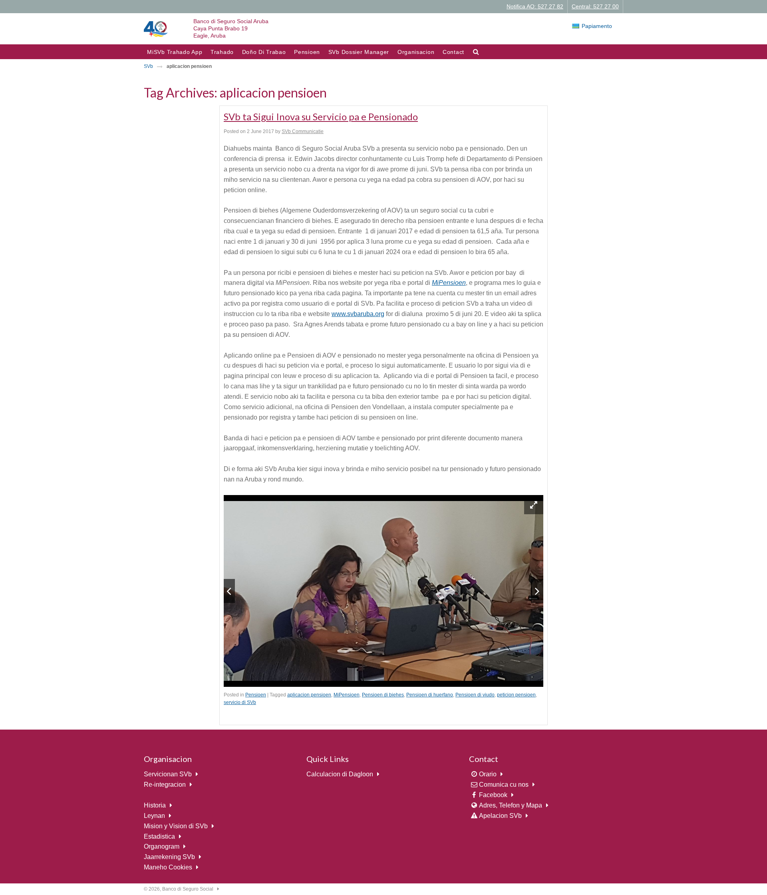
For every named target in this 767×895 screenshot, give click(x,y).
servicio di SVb (240, 702)
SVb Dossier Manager (358, 52)
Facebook (493, 795)
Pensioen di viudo (475, 695)
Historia (155, 805)
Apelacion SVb (500, 815)
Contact (453, 52)
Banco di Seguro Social (187, 889)
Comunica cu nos (504, 784)
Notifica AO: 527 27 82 (535, 6)
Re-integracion (165, 784)
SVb (148, 66)
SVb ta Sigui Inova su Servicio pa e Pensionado (321, 116)
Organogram (161, 846)
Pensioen (307, 52)
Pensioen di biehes (383, 695)
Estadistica (159, 836)
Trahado (222, 52)
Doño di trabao (264, 52)
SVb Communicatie (303, 131)
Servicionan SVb (168, 774)
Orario (488, 774)
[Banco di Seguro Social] (156, 28)
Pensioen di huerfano (429, 695)
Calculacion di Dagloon (339, 774)
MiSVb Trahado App (174, 52)
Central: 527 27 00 (595, 6)
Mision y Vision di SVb (176, 826)
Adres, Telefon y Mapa (510, 805)
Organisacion (415, 52)
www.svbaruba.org (358, 313)
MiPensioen (347, 695)
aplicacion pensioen (309, 695)
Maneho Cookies (168, 867)
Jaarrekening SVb (169, 856)
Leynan (154, 815)
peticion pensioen (516, 695)
